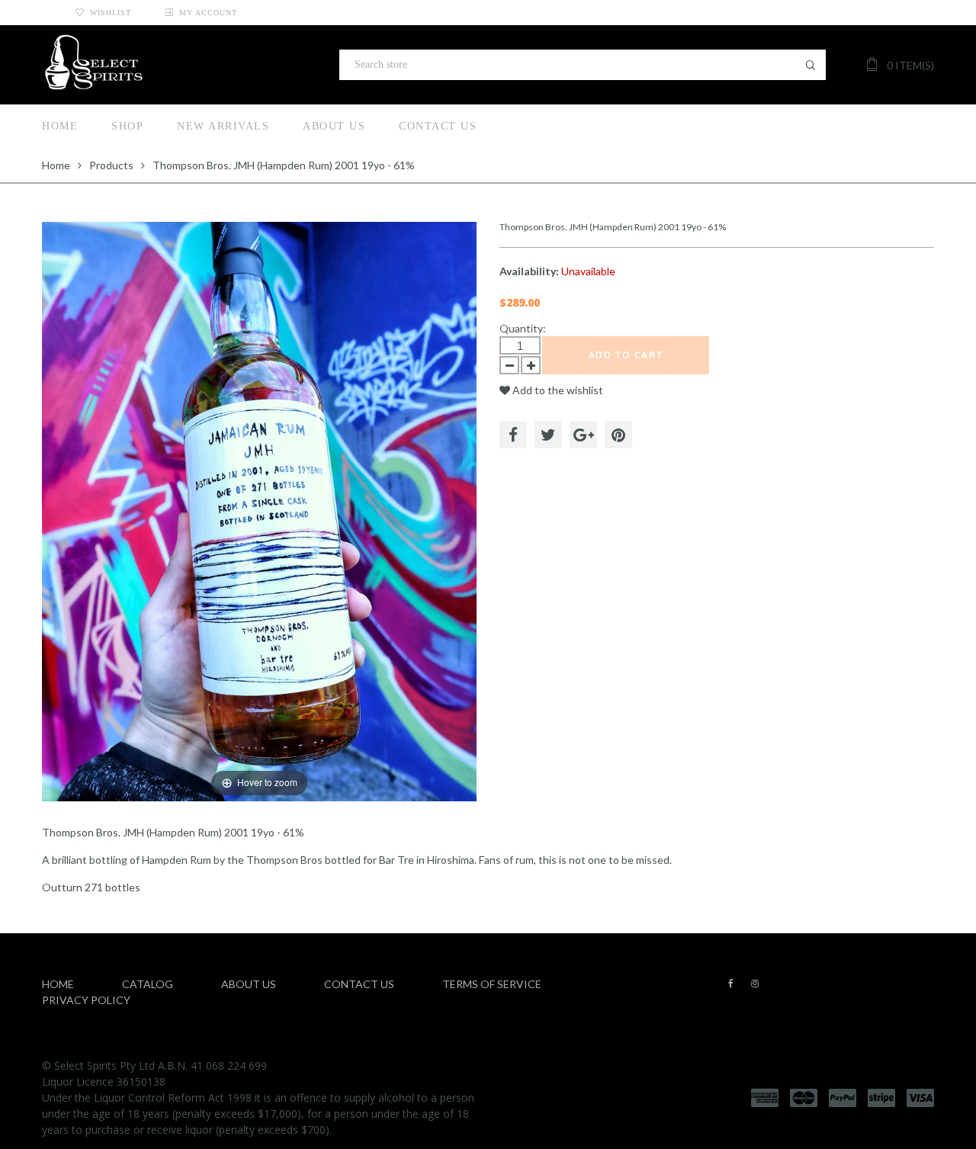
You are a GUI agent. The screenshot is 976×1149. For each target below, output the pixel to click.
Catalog (147, 983)
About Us (334, 126)
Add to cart (626, 355)
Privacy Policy (86, 999)
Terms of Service (491, 983)
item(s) (910, 65)
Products (111, 165)
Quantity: (522, 328)
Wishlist (110, 12)
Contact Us (438, 126)
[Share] (513, 434)
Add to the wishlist (556, 390)
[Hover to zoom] (259, 510)
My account (208, 12)
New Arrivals (223, 126)
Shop (127, 126)
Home (60, 126)
